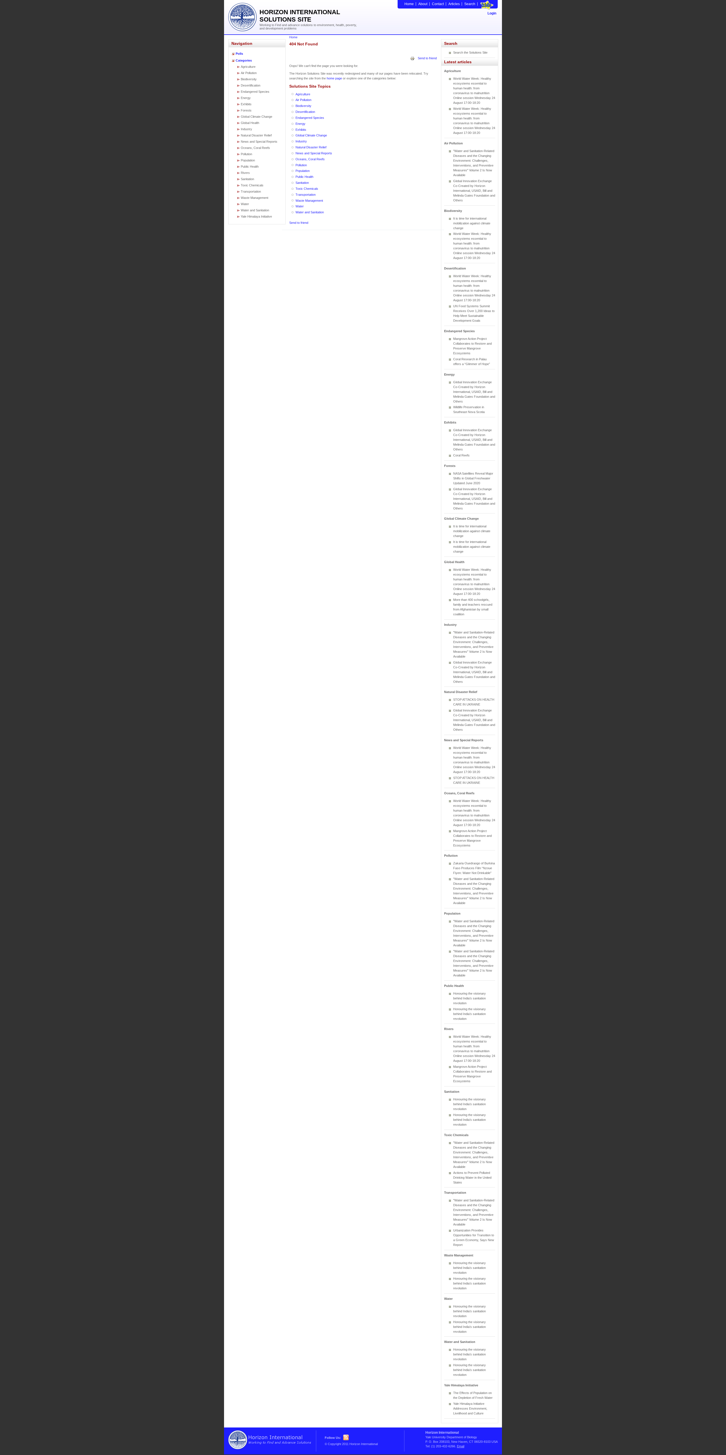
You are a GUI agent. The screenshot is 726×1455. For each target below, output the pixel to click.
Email (460, 1446)
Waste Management (254, 197)
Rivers (245, 172)
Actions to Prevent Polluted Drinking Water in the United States (472, 1177)
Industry (246, 129)
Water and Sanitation (255, 210)
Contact (438, 4)
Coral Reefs (461, 455)
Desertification (250, 85)
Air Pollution (249, 73)
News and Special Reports (259, 141)
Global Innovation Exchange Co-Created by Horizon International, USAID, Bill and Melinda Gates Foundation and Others (474, 190)
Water (245, 204)
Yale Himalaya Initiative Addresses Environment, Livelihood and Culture (470, 1408)
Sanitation (247, 179)
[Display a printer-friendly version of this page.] (412, 58)
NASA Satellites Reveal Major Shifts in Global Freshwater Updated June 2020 (473, 478)
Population (248, 160)
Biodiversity (249, 79)
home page (334, 78)
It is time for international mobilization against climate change (471, 223)
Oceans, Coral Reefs (255, 147)
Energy (246, 98)
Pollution (246, 154)
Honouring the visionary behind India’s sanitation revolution (469, 998)
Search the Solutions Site (470, 52)
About (422, 4)
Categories (244, 60)
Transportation (251, 191)
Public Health (250, 166)
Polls (239, 53)
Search (469, 4)
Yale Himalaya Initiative (256, 216)
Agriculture (248, 66)
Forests (246, 110)
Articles (454, 4)
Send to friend (427, 58)
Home (409, 4)
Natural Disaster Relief (256, 135)
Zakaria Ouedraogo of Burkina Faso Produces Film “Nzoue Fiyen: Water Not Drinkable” (474, 868)
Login (491, 13)
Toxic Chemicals (252, 185)
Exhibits (246, 104)
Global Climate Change (256, 116)
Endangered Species (255, 91)
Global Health (250, 123)
